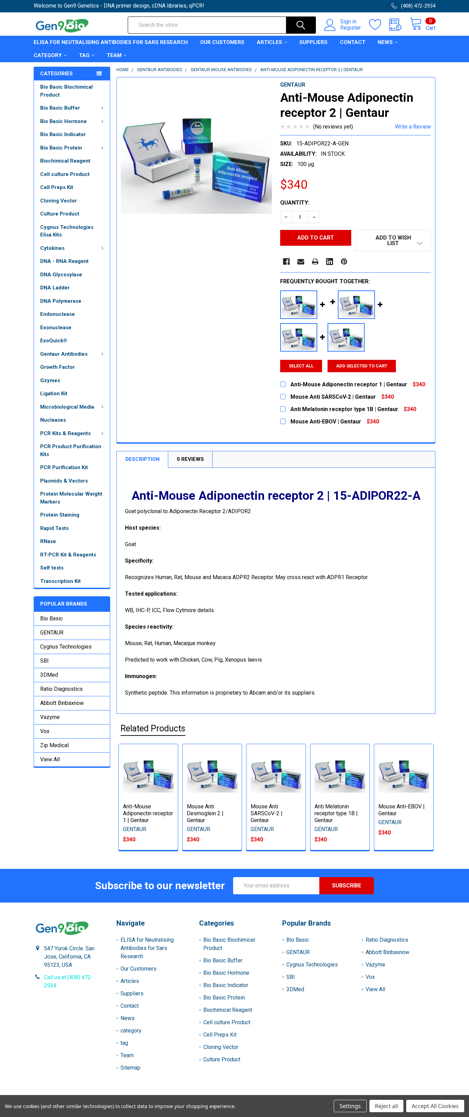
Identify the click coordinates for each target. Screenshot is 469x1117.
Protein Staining (59, 515)
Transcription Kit (60, 581)
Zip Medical (54, 745)
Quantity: (294, 202)
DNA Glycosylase (61, 275)
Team (114, 55)
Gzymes (50, 380)
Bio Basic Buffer (60, 108)
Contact (352, 42)
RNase (48, 541)
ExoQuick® (53, 341)
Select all (301, 365)
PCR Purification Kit (64, 467)
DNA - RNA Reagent (64, 261)
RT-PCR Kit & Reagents (68, 555)
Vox (44, 731)
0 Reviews (190, 459)
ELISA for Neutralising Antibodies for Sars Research (111, 42)
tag (84, 55)
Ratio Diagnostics (61, 689)
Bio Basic (51, 618)
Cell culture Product (65, 174)
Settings (350, 1106)
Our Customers (222, 42)
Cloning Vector (58, 201)
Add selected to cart (361, 365)
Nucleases (53, 420)
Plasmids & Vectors (64, 481)
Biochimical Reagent (65, 161)
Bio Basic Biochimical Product (66, 91)
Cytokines (52, 248)
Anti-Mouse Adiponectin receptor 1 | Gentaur (148, 813)
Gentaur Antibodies (64, 354)
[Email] (301, 261)
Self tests (52, 568)
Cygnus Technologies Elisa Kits (66, 231)
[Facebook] (286, 261)
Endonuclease (57, 314)
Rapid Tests (54, 528)
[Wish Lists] (379, 25)
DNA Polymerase (60, 301)
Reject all (386, 1106)
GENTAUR (52, 632)
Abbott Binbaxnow (62, 703)
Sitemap (130, 1067)
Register (350, 28)
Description (142, 459)
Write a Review (413, 126)
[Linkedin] (329, 261)
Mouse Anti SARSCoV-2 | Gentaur (267, 813)
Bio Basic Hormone (63, 121)
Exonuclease (55, 327)
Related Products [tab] (153, 728)
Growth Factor (57, 367)
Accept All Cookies (435, 1106)
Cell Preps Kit (56, 187)
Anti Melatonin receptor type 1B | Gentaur (336, 813)
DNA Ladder (55, 288)
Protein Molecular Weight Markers (71, 498)
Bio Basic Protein (61, 148)
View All (50, 759)
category (48, 55)
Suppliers (313, 42)
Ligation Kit (53, 393)
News (385, 42)
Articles (269, 42)
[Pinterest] (344, 261)
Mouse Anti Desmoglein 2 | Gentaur (205, 813)
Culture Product (59, 214)
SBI (44, 660)
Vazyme (50, 717)
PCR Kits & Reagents (65, 433)
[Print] (315, 261)
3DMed (49, 675)
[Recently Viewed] (399, 25)
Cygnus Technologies (66, 646)
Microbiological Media (67, 407)
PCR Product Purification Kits (70, 450)
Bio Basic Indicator (63, 134)
